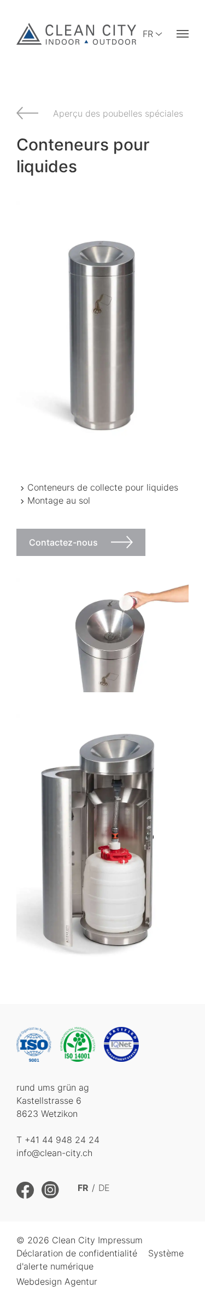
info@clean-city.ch (54, 1153)
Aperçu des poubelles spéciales (118, 113)
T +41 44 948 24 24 (57, 1140)
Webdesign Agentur (56, 1281)
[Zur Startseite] (76, 34)
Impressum (120, 1240)
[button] (183, 34)
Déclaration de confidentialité (76, 1253)
